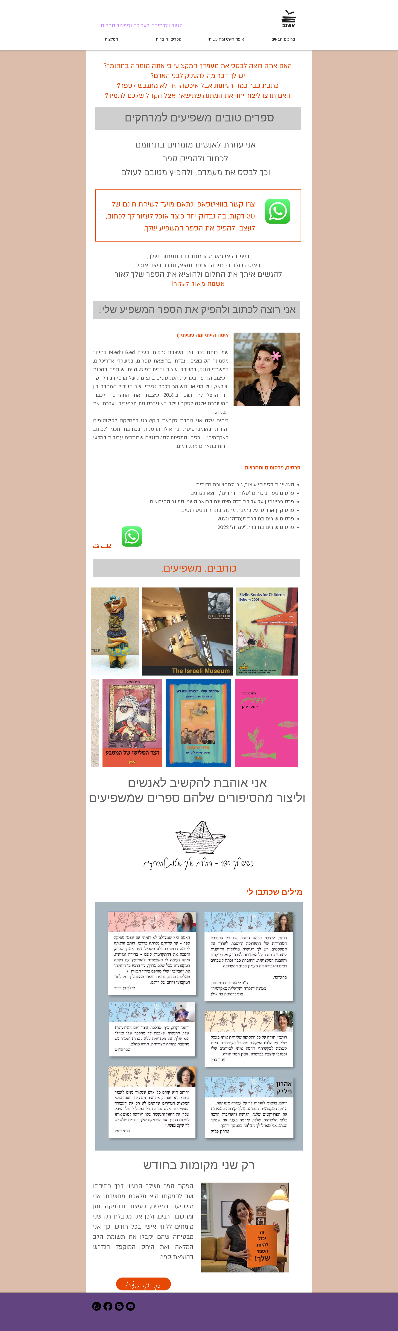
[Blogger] (119, 1306)
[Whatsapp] (96, 1306)
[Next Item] (98, 631)
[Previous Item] (290, 631)
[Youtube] (130, 1306)
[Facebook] (107, 1306)
